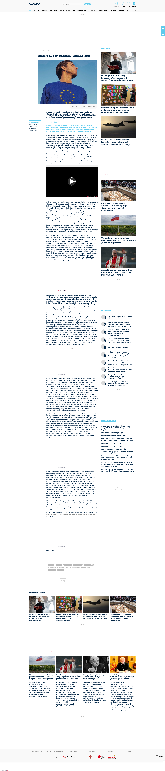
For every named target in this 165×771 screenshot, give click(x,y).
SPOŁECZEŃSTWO (52, 569)
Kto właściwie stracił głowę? (112, 433)
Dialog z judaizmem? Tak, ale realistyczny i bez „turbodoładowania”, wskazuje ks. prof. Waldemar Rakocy (117, 458)
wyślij (60, 122)
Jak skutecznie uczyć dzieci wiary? (113, 436)
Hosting (128, 751)
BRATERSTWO (59, 564)
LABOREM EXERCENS (75, 567)
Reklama (92, 751)
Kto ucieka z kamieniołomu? (111, 443)
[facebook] (163, 28)
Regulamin (73, 751)
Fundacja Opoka (36, 751)
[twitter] (163, 31)
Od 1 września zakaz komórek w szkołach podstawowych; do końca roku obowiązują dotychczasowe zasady (117, 464)
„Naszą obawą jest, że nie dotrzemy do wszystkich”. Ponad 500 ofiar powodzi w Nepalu (116, 428)
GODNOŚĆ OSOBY (52, 567)
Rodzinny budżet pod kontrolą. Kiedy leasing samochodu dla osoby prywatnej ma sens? (117, 439)
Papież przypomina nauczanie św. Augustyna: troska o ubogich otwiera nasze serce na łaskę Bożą (117, 451)
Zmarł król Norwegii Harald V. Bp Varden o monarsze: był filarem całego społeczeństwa (117, 470)
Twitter (52, 122)
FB (48, 122)
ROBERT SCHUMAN (86, 567)
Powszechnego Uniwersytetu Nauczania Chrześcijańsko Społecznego (71, 514)
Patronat (110, 751)
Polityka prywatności (55, 751)
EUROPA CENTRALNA (77, 564)
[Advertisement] (82, 27)
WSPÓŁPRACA (61, 569)
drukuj (56, 122)
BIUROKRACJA (51, 564)
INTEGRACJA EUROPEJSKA (63, 567)
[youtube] (163, 34)
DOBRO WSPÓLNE (67, 564)
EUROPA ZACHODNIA (88, 564)
